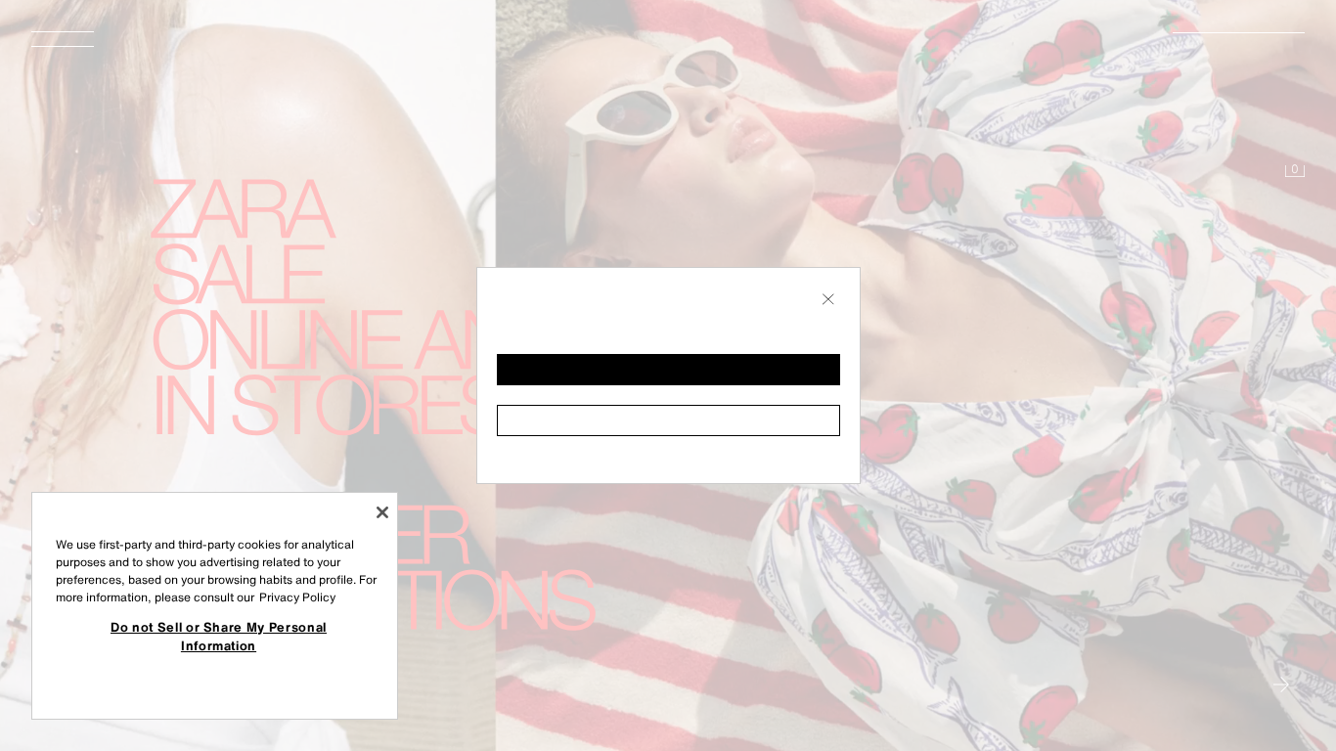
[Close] (382, 512)
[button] (668, 369)
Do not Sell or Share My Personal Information (219, 635)
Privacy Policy (297, 597)
